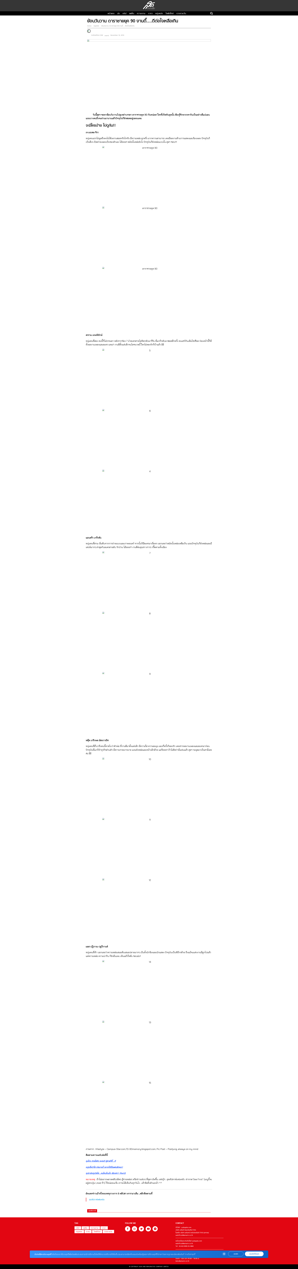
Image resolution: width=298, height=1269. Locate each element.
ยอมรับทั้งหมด (254, 1254)
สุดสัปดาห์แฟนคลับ (97, 1199)
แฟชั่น (131, 13)
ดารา (150, 13)
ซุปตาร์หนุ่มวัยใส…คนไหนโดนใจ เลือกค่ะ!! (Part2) (106, 1173)
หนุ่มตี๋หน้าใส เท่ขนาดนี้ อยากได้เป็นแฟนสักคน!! (104, 1167)
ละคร (88, 1231)
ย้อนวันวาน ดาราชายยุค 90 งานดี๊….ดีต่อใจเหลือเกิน (117, 26)
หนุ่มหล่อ (159, 13)
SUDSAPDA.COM (97, 35)
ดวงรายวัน (181, 13)
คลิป (124, 13)
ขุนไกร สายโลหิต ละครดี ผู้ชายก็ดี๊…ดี (101, 1161)
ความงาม (141, 13)
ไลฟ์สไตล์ (170, 13)
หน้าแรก (111, 13)
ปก (118, 13)
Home (89, 26)
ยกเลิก (236, 1254)
